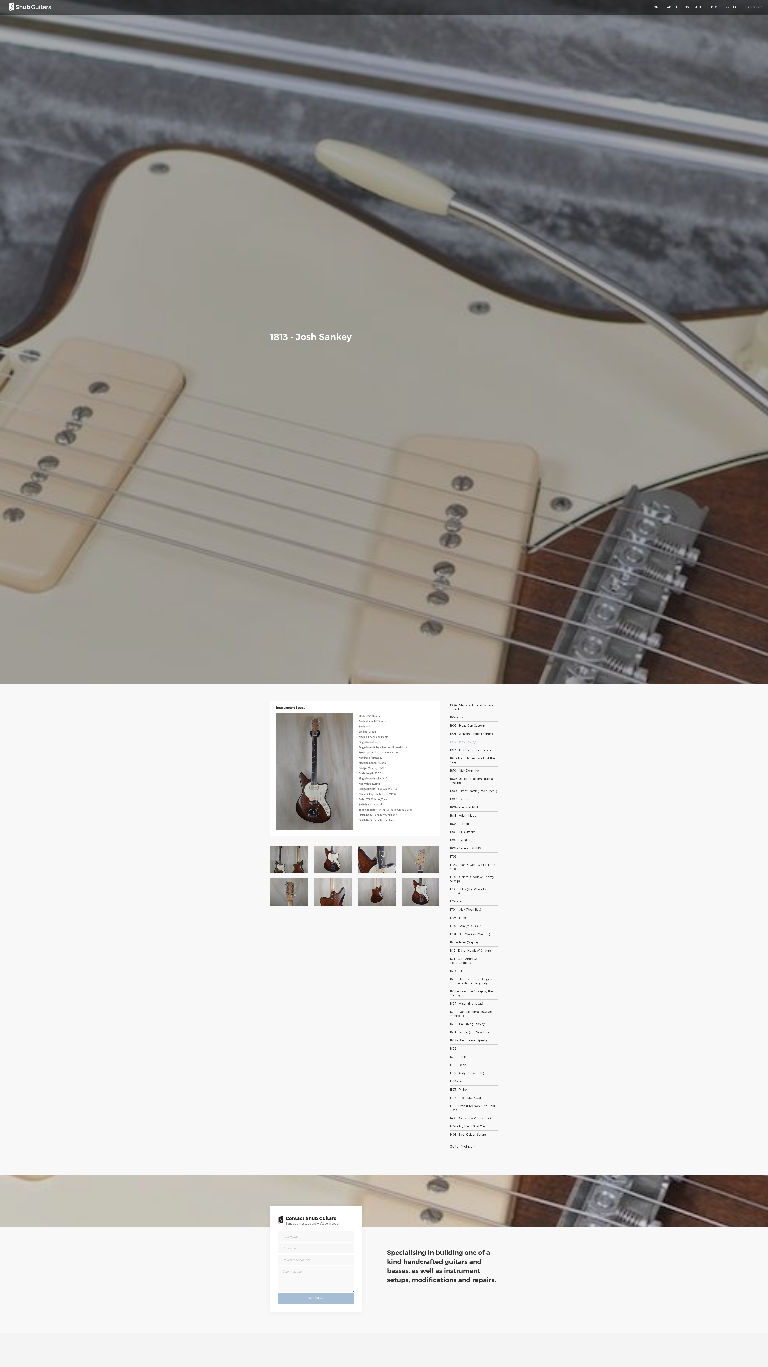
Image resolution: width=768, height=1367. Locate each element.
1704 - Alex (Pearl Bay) (465, 909)
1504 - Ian (456, 1081)
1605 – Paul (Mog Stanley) (468, 1024)
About (672, 7)
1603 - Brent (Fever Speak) (468, 1040)
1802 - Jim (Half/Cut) (464, 840)
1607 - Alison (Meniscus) (466, 1003)
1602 (453, 1048)
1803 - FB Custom (462, 832)
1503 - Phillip (458, 1089)
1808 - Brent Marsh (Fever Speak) (473, 791)
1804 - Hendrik (460, 824)
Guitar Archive (461, 1146)
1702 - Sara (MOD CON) (466, 926)
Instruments (694, 7)
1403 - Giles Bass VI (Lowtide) (470, 1118)
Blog (715, 7)
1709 (453, 856)
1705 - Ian (456, 901)
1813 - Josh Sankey (463, 742)
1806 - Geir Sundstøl (464, 807)
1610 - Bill (456, 971)
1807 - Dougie (460, 799)
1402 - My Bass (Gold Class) (469, 1126)
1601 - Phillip (458, 1057)
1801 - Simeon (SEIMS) (466, 848)
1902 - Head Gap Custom (467, 725)
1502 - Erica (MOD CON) (466, 1098)
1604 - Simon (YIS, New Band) (470, 1032)
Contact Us (315, 1297)
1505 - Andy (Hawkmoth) (467, 1073)
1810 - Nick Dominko (464, 770)
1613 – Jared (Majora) (464, 942)
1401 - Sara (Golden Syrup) (468, 1134)
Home (656, 7)
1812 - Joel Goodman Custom (470, 750)
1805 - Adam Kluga (463, 815)
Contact (733, 7)
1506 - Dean (458, 1065)
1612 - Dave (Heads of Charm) (470, 950)
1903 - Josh (457, 717)
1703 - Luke (458, 918)
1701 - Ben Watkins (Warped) (470, 934)
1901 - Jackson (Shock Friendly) (471, 734)
